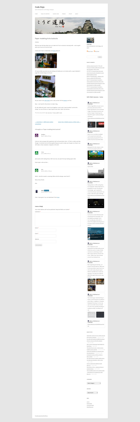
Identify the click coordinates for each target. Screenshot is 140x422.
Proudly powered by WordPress (41, 415)
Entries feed (89, 403)
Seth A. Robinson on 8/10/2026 (94, 262)
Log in (88, 401)
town (54, 50)
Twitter (101, 97)
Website (37, 239)
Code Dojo (39, 7)
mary (42, 152)
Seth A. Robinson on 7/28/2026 (94, 295)
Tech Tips (50, 112)
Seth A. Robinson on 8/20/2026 (94, 212)
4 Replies (37, 42)
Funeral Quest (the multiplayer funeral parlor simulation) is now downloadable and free (95, 72)
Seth (61, 112)
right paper (47, 100)
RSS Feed (97, 51)
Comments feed (90, 405)
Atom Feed (90, 51)
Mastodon (96, 97)
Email (37, 233)
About (76, 14)
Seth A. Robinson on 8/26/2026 (94, 103)
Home (36, 14)
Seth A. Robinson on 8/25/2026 (94, 144)
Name (37, 228)
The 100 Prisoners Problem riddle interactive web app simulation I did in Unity (95, 67)
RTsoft (70, 14)
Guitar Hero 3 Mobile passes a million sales (69, 122)
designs (65, 100)
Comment (38, 211)
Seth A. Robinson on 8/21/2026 (94, 182)
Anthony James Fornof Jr (92, 66)
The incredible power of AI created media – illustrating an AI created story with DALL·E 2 (95, 372)
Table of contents (45, 14)
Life (46, 112)
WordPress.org (90, 407)
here (58, 197)
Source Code (56, 14)
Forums (64, 14)
